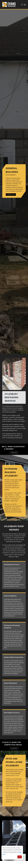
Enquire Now (14, 452)
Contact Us (10, 194)
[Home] (9, 4)
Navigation (25, 4)
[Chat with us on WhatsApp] (23, 856)
